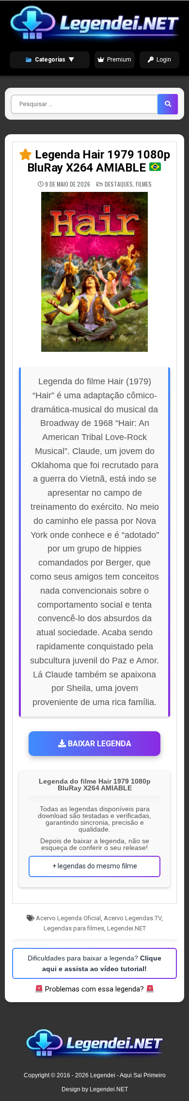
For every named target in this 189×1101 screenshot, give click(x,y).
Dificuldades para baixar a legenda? (94, 963)
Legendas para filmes (74, 928)
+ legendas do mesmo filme (94, 866)
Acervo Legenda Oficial (68, 918)
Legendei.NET (126, 928)
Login (164, 59)
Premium (119, 59)
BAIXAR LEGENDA (98, 743)
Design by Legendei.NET (95, 1089)
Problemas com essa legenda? (94, 989)
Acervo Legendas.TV (132, 918)
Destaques (119, 184)
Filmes (144, 184)
